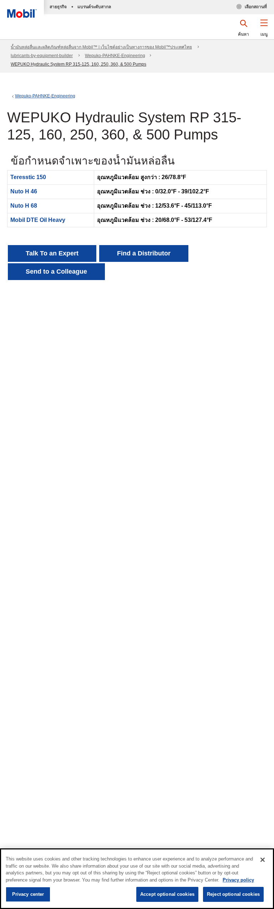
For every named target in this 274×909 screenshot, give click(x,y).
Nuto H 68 (23, 206)
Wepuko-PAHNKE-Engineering (115, 55)
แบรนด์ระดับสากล (94, 6)
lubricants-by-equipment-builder (42, 55)
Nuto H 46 (23, 191)
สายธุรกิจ (58, 6)
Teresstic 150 (28, 177)
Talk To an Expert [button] (52, 253)
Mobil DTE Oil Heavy (37, 220)
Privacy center (28, 894)
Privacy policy (238, 880)
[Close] (262, 860)
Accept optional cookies (167, 894)
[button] (264, 30)
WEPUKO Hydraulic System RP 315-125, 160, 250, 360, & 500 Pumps (78, 64)
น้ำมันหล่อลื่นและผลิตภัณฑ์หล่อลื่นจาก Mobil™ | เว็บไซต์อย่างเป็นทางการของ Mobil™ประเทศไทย (101, 47)
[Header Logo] (22, 9)
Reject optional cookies (233, 894)
